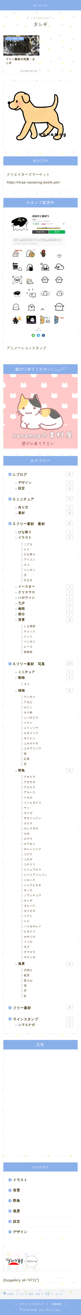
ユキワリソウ (32, 748)
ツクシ (28, 722)
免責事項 (57, 1304)
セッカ (28, 890)
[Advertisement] (40, 1102)
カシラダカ (31, 828)
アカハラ (30, 792)
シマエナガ (44, 1024)
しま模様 (30, 626)
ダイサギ (30, 911)
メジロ (28, 941)
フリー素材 (42, 1008)
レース (28, 646)
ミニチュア (44, 672)
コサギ (28, 859)
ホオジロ (30, 936)
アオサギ (30, 782)
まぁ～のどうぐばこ (41, 5)
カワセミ (30, 843)
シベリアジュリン (35, 874)
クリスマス (44, 592)
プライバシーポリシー (31, 1304)
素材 (44, 513)
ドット (28, 636)
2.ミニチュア (42, 499)
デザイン (44, 482)
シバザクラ (31, 717)
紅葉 (27, 758)
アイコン (30, 559)
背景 (44, 619)
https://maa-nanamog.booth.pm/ (33, 182)
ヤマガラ (30, 952)
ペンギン (30, 570)
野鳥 (44, 770)
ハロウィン (44, 597)
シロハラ (30, 880)
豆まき (28, 580)
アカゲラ (30, 787)
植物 (44, 690)
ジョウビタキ (32, 885)
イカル (28, 797)
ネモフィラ (31, 733)
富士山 (28, 980)
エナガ (28, 813)
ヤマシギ (30, 957)
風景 (44, 963)
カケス (28, 823)
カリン (28, 707)
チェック (30, 631)
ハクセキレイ (32, 926)
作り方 (44, 507)
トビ (27, 921)
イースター (44, 586)
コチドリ (30, 864)
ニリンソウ (31, 727)
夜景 (27, 975)
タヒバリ (30, 905)
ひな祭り (44, 532)
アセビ (28, 702)
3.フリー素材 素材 (42, 524)
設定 (44, 488)
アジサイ (30, 697)
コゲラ (28, 854)
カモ (27, 833)
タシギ (28, 900)
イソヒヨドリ (32, 802)
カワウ (28, 838)
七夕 (44, 603)
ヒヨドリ (30, 931)
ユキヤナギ (31, 743)
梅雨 (44, 608)
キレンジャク (32, 849)
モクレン (30, 738)
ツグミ (28, 915)
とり (27, 549)
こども (28, 544)
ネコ (27, 564)
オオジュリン (32, 818)
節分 (44, 614)
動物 (44, 677)
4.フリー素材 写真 (42, 664)
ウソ (27, 807)
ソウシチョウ (32, 895)
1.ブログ (42, 474)
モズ (27, 946)
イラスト (44, 537)
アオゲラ (30, 777)
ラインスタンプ (41, 1019)
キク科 (28, 712)
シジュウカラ (32, 869)
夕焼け (28, 970)
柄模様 (28, 652)
